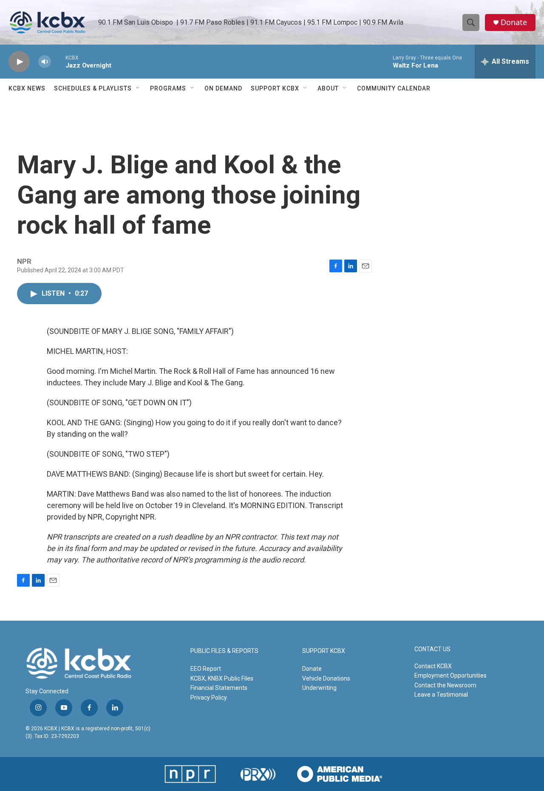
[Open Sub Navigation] (138, 88)
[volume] (44, 61)
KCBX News (26, 88)
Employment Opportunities (450, 675)
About (328, 88)
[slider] (58, 61)
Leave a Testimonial (441, 694)
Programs (168, 88)
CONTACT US (432, 649)
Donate (514, 22)
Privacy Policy (208, 697)
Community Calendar (394, 88)
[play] (19, 62)
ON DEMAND (223, 88)
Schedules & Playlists (93, 88)
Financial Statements (218, 687)
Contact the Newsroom (445, 685)
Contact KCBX (433, 666)
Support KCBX (275, 88)
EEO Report (205, 668)
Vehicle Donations (326, 678)
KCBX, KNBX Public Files (221, 678)
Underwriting (319, 687)
